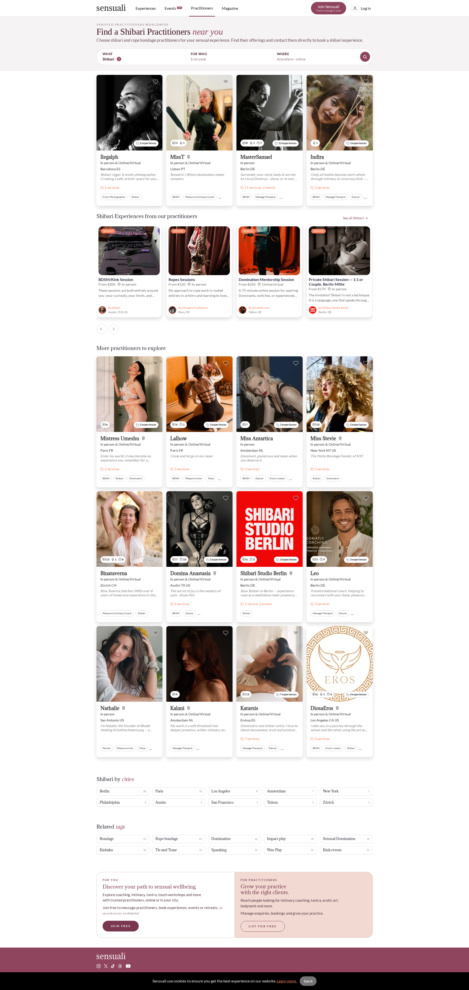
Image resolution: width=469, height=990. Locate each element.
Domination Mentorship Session (266, 279)
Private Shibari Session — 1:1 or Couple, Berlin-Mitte (336, 281)
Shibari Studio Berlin (263, 573)
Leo (314, 573)
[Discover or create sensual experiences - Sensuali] (111, 8)
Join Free (121, 926)
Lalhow (178, 438)
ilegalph (109, 157)
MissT (177, 157)
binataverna (113, 573)
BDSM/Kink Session (115, 279)
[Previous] (101, 329)
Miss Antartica (256, 438)
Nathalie (109, 708)
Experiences (146, 8)
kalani (177, 708)
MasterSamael (256, 157)
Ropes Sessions (182, 279)
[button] (234, 57)
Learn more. (287, 981)
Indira (317, 157)
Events (173, 8)
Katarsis (249, 708)
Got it (308, 981)
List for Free (263, 926)
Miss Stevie (323, 438)
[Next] (113, 329)
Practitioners (202, 8)
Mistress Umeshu (119, 438)
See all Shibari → (355, 218)
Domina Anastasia (190, 573)
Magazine (230, 8)
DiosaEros (321, 708)
